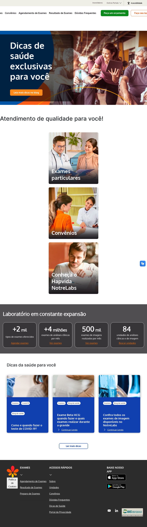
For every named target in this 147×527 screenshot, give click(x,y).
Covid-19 (25, 403)
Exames (15, 403)
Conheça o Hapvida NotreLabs (72, 249)
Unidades (54, 487)
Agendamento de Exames (33, 13)
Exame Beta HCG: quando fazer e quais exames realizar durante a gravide (73, 420)
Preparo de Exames (30, 493)
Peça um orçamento (114, 13)
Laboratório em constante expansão (44, 314)
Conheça (73, 177)
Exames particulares (73, 137)
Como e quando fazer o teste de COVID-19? (26, 426)
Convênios (10, 13)
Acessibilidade (136, 3)
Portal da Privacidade (60, 512)
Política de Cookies (12, 483)
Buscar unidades (127, 343)
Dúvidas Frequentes (85, 13)
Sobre (52, 481)
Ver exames (56, 343)
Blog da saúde (18, 413)
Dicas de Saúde (57, 506)
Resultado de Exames (60, 13)
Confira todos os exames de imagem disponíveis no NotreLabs (116, 420)
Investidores (97, 3)
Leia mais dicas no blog (26, 92)
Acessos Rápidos (60, 467)
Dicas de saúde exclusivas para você (31, 60)
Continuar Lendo (24, 434)
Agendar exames (19, 343)
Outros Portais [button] (113, 3)
